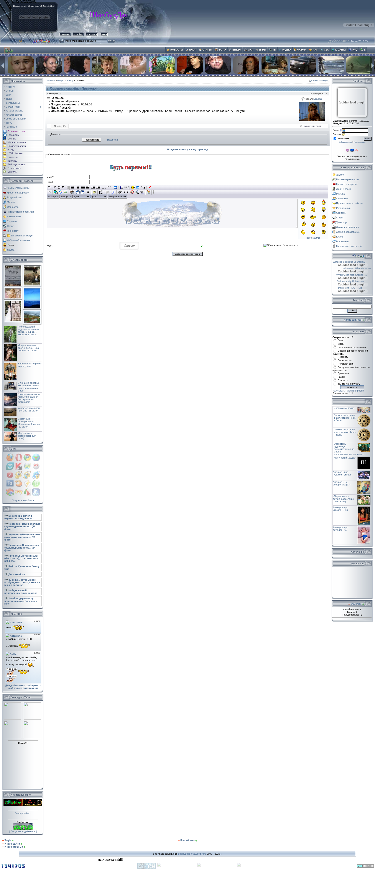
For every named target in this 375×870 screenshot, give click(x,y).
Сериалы (12, 221)
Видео (60, 80)
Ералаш (317, 99)
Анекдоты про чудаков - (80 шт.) (342, 473)
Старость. (343, 380)
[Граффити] (148, 192)
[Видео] (132, 192)
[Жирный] (49, 187)
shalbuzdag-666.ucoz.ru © (192, 853)
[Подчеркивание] (59, 187)
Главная (50, 80)
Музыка (11, 202)
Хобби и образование (18, 240)
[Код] (88, 192)
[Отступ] (92, 187)
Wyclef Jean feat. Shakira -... (349, 275)
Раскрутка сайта (17, 146)
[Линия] (125, 192)
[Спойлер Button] (113, 192)
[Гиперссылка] (55, 192)
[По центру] (77, 187)
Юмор (10, 245)
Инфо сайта (12, 843)
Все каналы (342, 241)
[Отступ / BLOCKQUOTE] (97, 187)
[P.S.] (49, 192)
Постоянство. (345, 360)
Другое (11, 250)
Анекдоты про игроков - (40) (340, 508)
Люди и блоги (14, 197)
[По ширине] (87, 187)
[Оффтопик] (100, 192)
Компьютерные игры (18, 188)
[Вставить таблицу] (115, 187)
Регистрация (359, 142)
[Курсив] (54, 187)
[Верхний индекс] (109, 187)
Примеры (13, 157)
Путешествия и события (20, 211)
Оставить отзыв (16, 131)
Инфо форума (14, 846)
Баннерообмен (23, 813)
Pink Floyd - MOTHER (344, 288)
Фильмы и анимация (22, 235)
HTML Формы (15, 153)
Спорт (10, 226)
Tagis (8, 840)
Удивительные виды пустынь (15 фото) (29, 409)
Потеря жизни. (346, 363)
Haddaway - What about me (350, 268)
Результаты (338, 390)
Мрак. (341, 343)
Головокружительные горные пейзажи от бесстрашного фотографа (29, 398)
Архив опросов (355, 390)
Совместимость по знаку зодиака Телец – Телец (345, 432)
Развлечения (14, 216)
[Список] (121, 187)
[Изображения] (312, 111)
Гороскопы (13, 135)
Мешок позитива (17, 142)
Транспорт (12, 230)
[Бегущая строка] (64, 187)
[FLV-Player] (137, 192)
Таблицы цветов (17, 164)
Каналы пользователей (349, 246)
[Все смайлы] (132, 187)
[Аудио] (142, 192)
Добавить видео (319, 80)
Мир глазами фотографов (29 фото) (27, 436)
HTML (11, 149)
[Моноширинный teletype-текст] (119, 192)
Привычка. (343, 373)
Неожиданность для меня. (352, 347)
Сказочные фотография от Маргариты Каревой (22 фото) (29, 423)
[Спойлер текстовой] (107, 192)
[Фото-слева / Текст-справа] (78, 192)
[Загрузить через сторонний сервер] (71, 192)
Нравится (112, 139)
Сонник (12, 138)
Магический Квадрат (345, 457)
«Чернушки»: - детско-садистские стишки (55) (343, 499)
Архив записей (353, 319)
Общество (12, 207)
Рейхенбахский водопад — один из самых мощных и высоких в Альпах (28, 330)
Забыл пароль (345, 142)
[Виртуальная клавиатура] (137, 187)
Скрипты (12, 171)
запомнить (343, 138)
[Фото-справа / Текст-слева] (82, 192)
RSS (365, 41)
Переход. (343, 357)
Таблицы (12, 160)
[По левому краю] (72, 187)
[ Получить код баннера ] (23, 831)
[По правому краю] (82, 187)
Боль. (341, 340)
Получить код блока (23, 500)
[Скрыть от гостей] (126, 187)
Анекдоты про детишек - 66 (340, 528)
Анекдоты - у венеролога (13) (341, 483)
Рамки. (341, 376)
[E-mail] (60, 192)
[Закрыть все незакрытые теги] (149, 187)
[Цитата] (94, 192)
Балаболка (187, 840)
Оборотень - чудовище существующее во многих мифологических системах (349, 448)
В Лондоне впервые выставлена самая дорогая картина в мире (28, 387)
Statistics (356, 604)
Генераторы (14, 168)
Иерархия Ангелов (344, 408)
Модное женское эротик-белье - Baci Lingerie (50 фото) (28, 348)
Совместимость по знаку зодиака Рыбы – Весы (345, 418)
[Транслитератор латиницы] (142, 187)
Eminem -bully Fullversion (356, 281)
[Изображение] (65, 192)
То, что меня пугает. (349, 383)
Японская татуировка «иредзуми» (29, 364)
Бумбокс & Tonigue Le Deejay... (354, 262)
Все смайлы (313, 237)
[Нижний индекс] (104, 187)
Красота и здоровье (18, 192)
